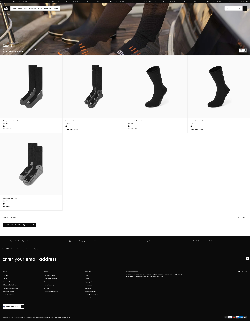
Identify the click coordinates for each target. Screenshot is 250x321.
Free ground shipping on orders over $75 (102, 1)
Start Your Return (27, 1)
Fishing (40, 8)
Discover (55, 8)
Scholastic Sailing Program (10, 285)
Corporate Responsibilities (10, 288)
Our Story (5, 275)
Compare (29, 225)
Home (4, 14)
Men (14, 8)
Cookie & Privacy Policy (91, 295)
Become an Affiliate (8, 291)
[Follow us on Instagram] (239, 271)
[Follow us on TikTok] (246, 271)
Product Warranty (49, 285)
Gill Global (88, 288)
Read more (20, 52)
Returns (87, 279)
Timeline (5, 279)
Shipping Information (91, 282)
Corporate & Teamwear (50, 279)
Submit (249, 258)
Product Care (47, 282)
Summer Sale (47, 8)
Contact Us (88, 275)
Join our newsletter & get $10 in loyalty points (51, 1)
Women (20, 8)
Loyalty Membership (8, 295)
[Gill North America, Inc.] (6, 8)
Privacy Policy (139, 276)
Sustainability (6, 282)
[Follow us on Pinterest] (242, 271)
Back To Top (241, 217)
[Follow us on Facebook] (235, 271)
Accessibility (88, 298)
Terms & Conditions (90, 291)
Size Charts (47, 288)
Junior (25, 8)
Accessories (32, 8)
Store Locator (88, 285)
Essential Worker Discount (77, 1)
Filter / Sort (7, 225)
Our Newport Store (49, 275)
